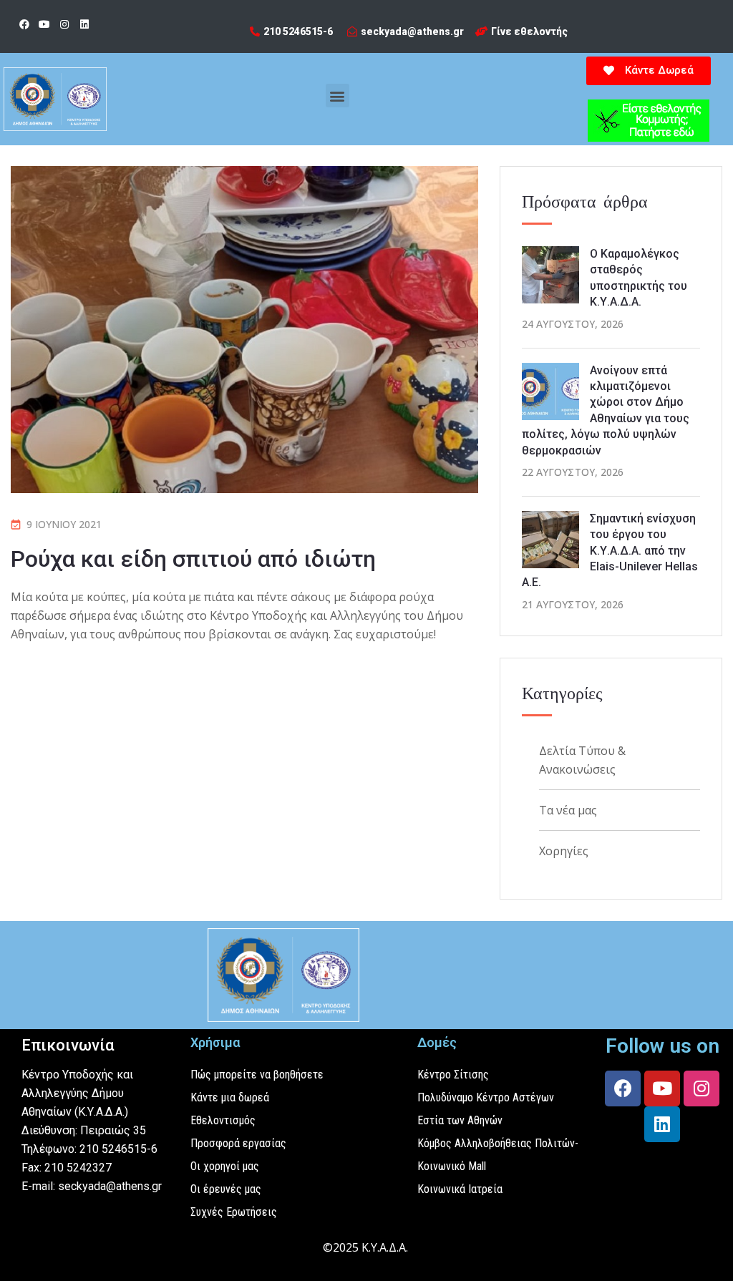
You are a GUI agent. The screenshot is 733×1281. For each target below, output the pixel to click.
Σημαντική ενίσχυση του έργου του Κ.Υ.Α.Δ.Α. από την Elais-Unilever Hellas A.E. (610, 551)
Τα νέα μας (568, 810)
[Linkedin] (84, 24)
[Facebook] (24, 24)
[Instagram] (64, 24)
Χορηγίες (563, 851)
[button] (337, 95)
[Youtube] (44, 24)
